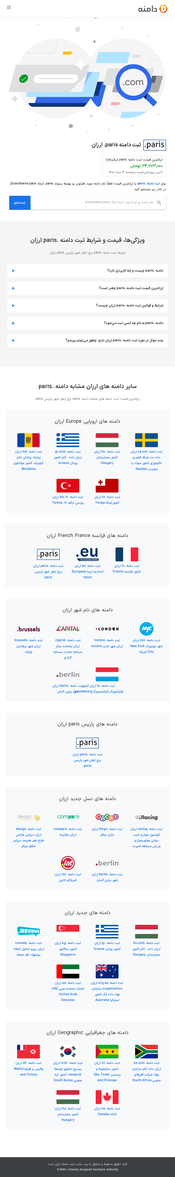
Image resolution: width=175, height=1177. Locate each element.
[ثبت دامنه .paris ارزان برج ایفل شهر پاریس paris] (48, 550)
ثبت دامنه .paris (148, 183)
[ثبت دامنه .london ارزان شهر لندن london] (107, 624)
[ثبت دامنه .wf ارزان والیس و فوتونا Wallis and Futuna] (28, 1047)
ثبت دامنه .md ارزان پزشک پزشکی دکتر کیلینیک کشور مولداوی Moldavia (28, 460)
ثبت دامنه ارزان (64, 1164)
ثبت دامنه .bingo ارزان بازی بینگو (107, 832)
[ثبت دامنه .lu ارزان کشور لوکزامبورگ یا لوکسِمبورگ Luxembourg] (107, 670)
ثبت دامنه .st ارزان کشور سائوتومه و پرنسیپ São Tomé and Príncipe (107, 1072)
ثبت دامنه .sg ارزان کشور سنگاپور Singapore (68, 949)
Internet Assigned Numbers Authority (93, 1169)
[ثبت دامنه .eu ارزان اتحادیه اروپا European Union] (87, 550)
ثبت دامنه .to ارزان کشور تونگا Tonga (107, 500)
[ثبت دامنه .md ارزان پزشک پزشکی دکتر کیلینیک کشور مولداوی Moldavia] (28, 436)
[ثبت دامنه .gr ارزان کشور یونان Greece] (107, 927)
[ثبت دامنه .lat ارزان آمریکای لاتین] (68, 858)
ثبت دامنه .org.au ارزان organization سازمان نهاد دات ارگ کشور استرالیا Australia (107, 992)
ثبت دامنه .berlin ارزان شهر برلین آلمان (67, 689)
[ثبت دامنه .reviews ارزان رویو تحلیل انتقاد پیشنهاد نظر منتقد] (28, 927)
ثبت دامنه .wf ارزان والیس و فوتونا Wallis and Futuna (28, 1069)
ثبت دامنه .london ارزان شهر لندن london (107, 643)
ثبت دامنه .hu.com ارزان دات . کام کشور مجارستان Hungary (146, 949)
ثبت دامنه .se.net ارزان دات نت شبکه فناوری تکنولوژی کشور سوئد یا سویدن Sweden (146, 460)
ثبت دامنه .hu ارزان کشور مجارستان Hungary (107, 457)
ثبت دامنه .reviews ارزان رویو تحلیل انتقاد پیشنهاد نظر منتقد (28, 949)
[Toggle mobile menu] (9, 7)
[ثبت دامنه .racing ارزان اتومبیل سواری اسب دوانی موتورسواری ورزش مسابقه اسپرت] (146, 813)
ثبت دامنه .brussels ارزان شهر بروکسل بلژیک (28, 646)
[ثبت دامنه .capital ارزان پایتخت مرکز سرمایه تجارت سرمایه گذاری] (68, 624)
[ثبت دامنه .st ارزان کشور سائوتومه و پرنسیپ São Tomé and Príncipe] (107, 1047)
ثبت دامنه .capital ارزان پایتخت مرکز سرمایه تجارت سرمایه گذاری (67, 649)
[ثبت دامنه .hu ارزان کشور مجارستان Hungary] (107, 436)
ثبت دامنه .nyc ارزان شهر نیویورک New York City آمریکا (146, 646)
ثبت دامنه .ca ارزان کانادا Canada (107, 1111)
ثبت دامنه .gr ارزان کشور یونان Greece (107, 946)
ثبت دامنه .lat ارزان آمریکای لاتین (68, 877)
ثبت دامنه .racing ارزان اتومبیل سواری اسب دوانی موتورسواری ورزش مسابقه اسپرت (146, 838)
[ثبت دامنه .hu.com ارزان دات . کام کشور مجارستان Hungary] (146, 927)
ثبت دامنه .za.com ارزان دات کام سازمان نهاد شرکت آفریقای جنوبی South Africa (146, 1072)
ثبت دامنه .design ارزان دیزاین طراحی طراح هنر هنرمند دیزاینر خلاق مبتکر (28, 838)
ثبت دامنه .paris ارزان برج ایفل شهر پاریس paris (48, 572)
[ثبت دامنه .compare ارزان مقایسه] (68, 813)
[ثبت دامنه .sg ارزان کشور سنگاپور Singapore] (68, 927)
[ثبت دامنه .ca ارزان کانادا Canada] (107, 1093)
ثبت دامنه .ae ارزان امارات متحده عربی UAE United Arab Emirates (68, 992)
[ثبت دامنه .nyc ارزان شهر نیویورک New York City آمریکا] (146, 624)
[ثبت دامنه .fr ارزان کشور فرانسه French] (127, 550)
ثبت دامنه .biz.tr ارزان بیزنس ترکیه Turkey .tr (68, 500)
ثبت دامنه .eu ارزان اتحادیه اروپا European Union (87, 572)
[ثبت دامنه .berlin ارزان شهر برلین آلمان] (68, 670)
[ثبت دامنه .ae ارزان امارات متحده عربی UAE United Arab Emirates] (68, 967)
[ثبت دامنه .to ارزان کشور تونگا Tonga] (107, 481)
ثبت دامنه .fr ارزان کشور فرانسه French (127, 569)
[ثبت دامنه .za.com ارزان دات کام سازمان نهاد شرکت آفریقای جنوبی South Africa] (146, 1047)
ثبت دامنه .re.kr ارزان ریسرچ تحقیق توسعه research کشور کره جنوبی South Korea (68, 1072)
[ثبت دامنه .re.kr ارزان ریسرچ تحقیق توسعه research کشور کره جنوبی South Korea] (68, 1047)
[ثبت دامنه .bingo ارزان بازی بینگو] (107, 813)
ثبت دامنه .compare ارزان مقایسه (68, 832)
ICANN (61, 1169)
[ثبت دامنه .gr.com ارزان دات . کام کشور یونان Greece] (68, 436)
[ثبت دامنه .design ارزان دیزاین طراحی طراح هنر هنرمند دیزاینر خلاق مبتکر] (28, 813)
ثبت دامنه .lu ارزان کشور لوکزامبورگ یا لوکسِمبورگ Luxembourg (98, 689)
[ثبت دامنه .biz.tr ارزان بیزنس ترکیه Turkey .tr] (68, 481)
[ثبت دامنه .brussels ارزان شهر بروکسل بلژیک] (28, 624)
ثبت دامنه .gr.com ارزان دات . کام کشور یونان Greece (68, 457)
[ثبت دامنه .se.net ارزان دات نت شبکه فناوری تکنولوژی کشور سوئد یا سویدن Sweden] (146, 436)
